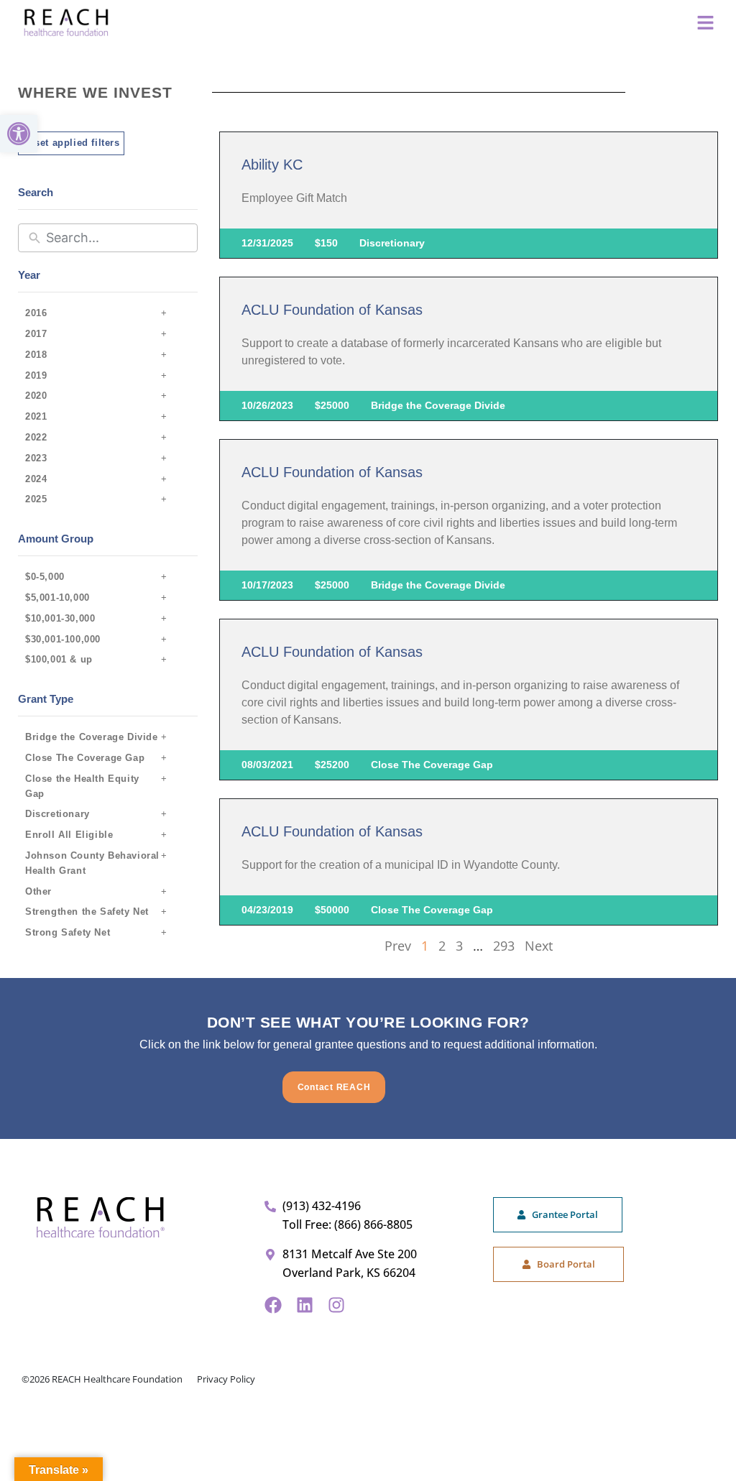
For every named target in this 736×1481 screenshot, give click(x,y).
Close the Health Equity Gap (82, 786)
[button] (18, 133)
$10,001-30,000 (60, 618)
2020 (36, 395)
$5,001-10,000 (57, 597)
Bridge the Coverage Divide (91, 737)
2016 (36, 313)
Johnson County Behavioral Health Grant (92, 863)
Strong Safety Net (67, 932)
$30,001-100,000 (63, 639)
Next (539, 945)
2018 (36, 354)
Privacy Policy (226, 1378)
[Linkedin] (304, 1305)
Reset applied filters (71, 142)
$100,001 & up (59, 659)
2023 (36, 458)
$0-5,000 (45, 576)
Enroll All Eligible (69, 834)
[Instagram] (336, 1305)
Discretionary (57, 813)
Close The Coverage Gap (84, 757)
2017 (36, 333)
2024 (36, 479)
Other (38, 891)
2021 (36, 416)
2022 (36, 437)
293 (504, 945)
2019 (36, 375)
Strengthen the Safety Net (87, 911)
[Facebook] (273, 1305)
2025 (36, 499)
